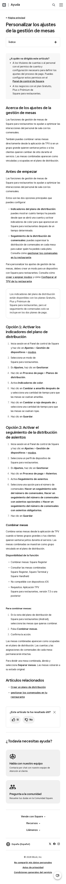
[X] (50, 843)
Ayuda (15, 4)
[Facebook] (54, 843)
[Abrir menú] (61, 5)
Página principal (16, 18)
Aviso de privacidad (33, 867)
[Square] (4, 5)
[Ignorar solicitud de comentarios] (54, 712)
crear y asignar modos (19, 277)
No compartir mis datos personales (33, 862)
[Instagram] (58, 843)
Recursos (32, 823)
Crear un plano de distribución (28, 687)
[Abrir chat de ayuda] (57, 875)
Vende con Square (32, 816)
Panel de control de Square (28, 81)
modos (32, 352)
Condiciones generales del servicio (33, 872)
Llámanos (32, 830)
